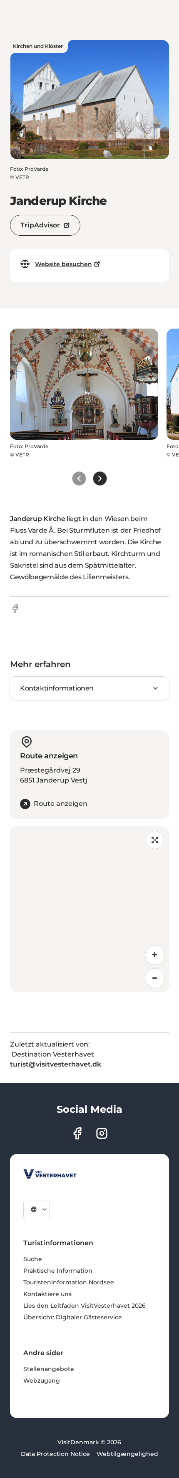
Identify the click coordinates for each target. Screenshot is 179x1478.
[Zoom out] (155, 978)
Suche (32, 1259)
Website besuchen (63, 264)
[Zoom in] (155, 955)
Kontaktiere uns (47, 1294)
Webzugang (41, 1380)
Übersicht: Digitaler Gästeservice (72, 1317)
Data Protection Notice (55, 1454)
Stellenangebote (48, 1369)
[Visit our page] (77, 1133)
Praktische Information (57, 1270)
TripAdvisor (40, 225)
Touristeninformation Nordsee (68, 1282)
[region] (89, 909)
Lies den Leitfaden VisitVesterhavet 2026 (84, 1305)
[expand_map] (155, 840)
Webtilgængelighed (127, 1454)
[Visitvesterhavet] (50, 1174)
